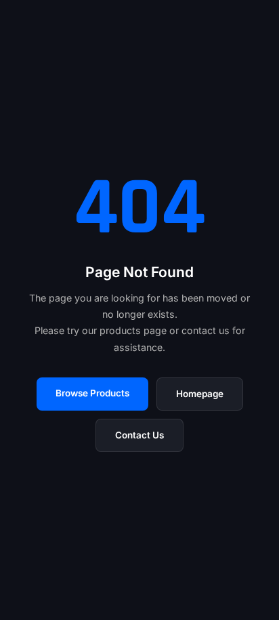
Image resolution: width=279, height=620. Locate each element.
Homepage (199, 393)
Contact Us (139, 435)
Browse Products (92, 393)
